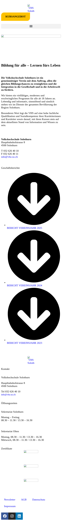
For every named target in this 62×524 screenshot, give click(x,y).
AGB (24, 499)
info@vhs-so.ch (9, 156)
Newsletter (9, 499)
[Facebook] (4, 516)
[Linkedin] (19, 516)
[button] (31, 26)
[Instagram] (12, 516)
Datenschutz (38, 499)
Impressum (10, 506)
